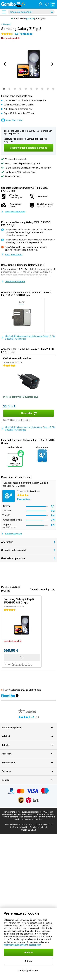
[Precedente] (5, 64)
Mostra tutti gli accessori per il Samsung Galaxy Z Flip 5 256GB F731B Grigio (30, 337)
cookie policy (35, 945)
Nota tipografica (45, 824)
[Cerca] (52, 11)
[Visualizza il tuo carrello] (53, 4)
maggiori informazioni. (33, 819)
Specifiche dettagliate (15, 211)
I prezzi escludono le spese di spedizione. (38, 814)
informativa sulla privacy (15, 945)
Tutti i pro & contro (13, 254)
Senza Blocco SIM (13, 120)
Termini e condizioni (38, 827)
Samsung (6, 24)
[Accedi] (41, 4)
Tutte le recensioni (13, 533)
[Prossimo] (52, 64)
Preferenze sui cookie (19, 827)
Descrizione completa (15, 281)
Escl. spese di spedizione (21, 420)
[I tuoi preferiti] (47, 4)
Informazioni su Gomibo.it (16, 824)
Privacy (32, 824)
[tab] (4, 89)
